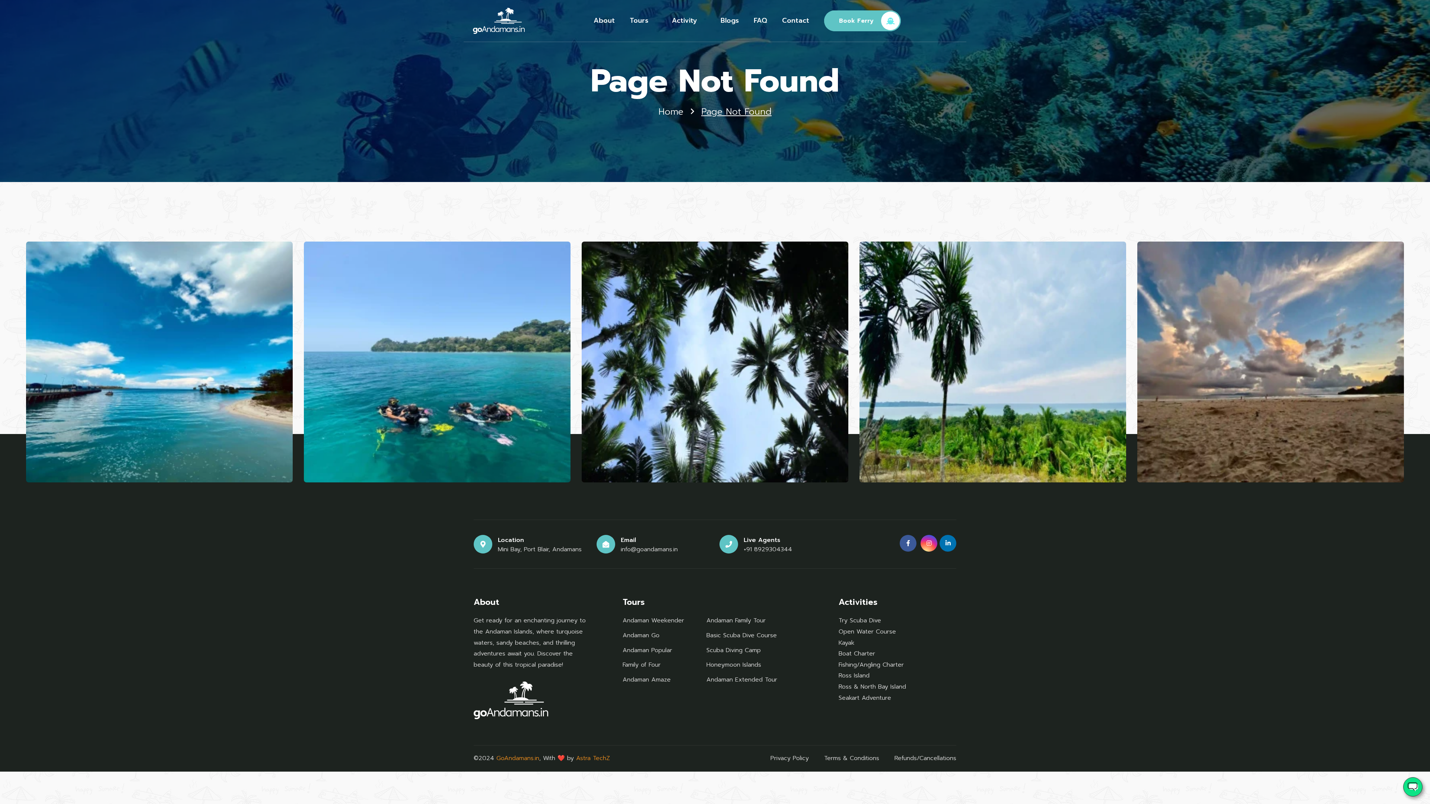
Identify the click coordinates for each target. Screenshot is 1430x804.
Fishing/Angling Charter (871, 664)
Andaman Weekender (653, 620)
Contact (795, 20)
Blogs (730, 20)
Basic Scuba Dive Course (741, 635)
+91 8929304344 (768, 549)
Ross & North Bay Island (872, 686)
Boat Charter (857, 653)
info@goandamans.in (649, 549)
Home (670, 112)
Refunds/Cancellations (925, 758)
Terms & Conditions (851, 758)
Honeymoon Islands (733, 664)
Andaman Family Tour (736, 620)
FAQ (760, 20)
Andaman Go (641, 635)
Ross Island (854, 675)
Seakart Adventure (865, 697)
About (604, 20)
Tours (639, 20)
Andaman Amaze (647, 679)
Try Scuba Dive (860, 620)
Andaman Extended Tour (741, 679)
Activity (684, 20)
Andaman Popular (647, 650)
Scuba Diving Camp (733, 650)
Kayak (846, 642)
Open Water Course (867, 631)
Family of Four (642, 664)
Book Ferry (856, 20)
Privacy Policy (789, 758)
